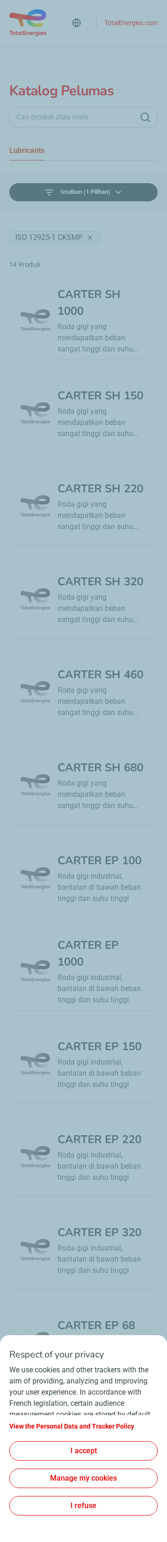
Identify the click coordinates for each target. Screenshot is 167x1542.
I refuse (83, 1505)
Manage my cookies (83, 1478)
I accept (84, 1450)
